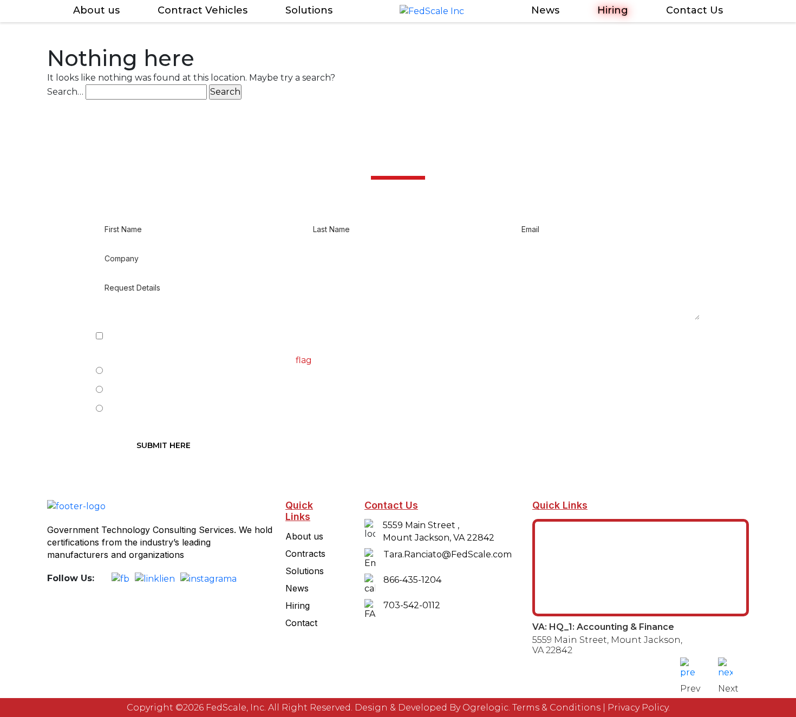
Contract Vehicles (202, 10)
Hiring (612, 10)
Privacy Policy (638, 707)
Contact (301, 622)
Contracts (305, 553)
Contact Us (694, 10)
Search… (65, 92)
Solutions (308, 10)
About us (96, 10)
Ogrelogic (485, 707)
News (545, 10)
